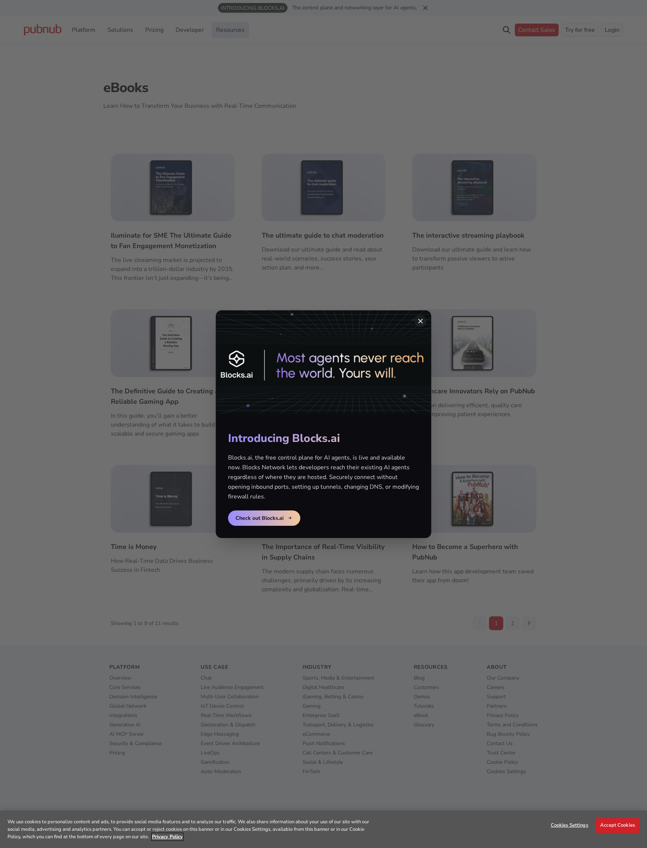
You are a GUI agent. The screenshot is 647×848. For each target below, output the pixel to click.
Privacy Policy (167, 836)
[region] (323, 829)
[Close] (420, 321)
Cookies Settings (569, 825)
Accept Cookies (617, 825)
